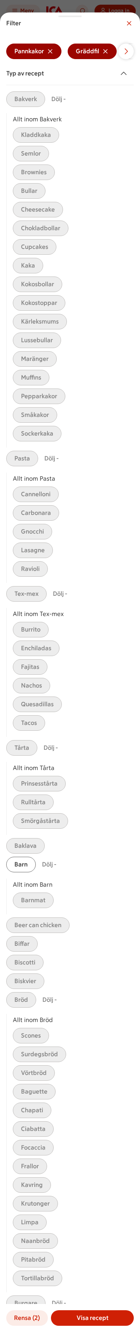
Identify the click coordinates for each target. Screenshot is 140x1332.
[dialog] (70, 672)
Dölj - (58, 99)
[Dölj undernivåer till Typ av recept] (125, 73)
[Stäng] (129, 23)
